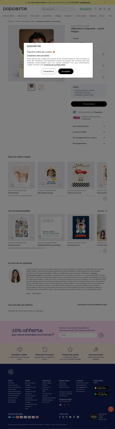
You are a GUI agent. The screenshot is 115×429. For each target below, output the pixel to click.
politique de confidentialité (54, 65)
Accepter (66, 71)
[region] (58, 60)
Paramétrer (48, 71)
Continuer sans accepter (38, 55)
